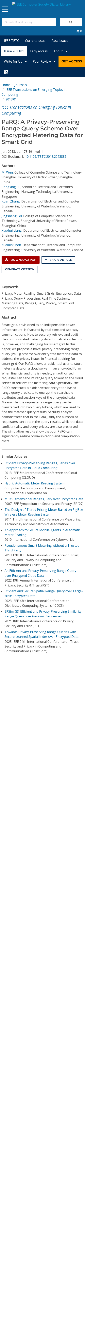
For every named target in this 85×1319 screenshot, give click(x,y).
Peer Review (42, 61)
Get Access (71, 61)
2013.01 (11, 99)
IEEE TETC (11, 40)
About (58, 51)
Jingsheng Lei (12, 216)
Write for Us (13, 61)
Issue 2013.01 (14, 51)
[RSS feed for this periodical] (6, 72)
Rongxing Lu (11, 187)
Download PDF (23, 260)
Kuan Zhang (11, 201)
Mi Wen (7, 172)
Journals (20, 85)
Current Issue (35, 40)
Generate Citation (19, 269)
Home (6, 85)
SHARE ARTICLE (60, 260)
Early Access (39, 51)
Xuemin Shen (11, 245)
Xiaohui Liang (12, 230)
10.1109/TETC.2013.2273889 (45, 156)
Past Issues (59, 40)
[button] (79, 31)
